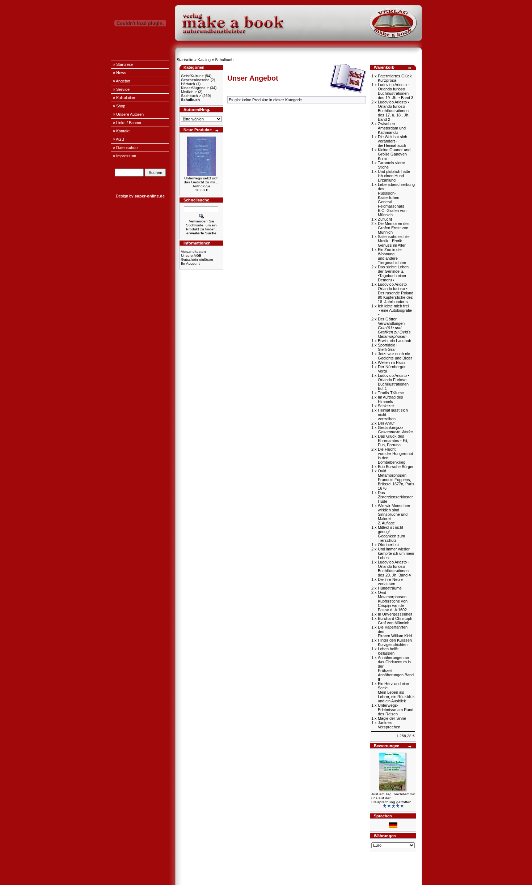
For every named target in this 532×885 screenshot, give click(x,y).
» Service (121, 89)
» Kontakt (121, 131)
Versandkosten (193, 252)
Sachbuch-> (191, 96)
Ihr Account (190, 263)
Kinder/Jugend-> (195, 88)
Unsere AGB (191, 256)
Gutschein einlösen (197, 259)
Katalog (204, 60)
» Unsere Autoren (128, 114)
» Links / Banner (127, 122)
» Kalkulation (124, 97)
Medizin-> (189, 92)
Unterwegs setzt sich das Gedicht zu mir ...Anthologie (201, 182)
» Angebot (121, 81)
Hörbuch (188, 84)
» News (119, 73)
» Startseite (123, 64)
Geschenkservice (195, 80)
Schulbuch (224, 60)
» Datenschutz (126, 147)
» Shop (119, 106)
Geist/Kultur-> (192, 76)
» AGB (118, 139)
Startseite (185, 60)
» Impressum (124, 156)
